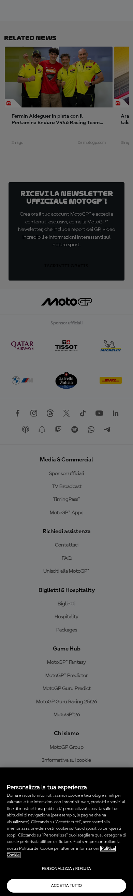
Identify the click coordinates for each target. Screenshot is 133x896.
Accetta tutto (66, 886)
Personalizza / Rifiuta (66, 869)
